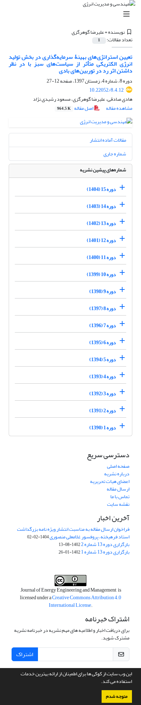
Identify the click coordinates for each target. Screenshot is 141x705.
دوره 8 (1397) (102, 308)
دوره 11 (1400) (101, 257)
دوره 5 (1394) (102, 359)
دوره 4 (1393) (102, 376)
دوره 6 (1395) (102, 342)
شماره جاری (114, 154)
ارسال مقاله (118, 489)
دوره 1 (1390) (102, 428)
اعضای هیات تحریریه (109, 481)
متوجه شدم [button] (117, 696)
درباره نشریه (116, 474)
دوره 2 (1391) (102, 411)
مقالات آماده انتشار (108, 140)
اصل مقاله (75, 108)
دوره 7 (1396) (102, 325)
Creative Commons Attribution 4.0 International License (85, 601)
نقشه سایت (118, 504)
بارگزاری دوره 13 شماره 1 (105, 552)
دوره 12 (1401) (101, 240)
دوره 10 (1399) (101, 274)
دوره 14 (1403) (101, 206)
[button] (99, 682)
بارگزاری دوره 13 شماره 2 (105, 544)
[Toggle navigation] (72, 14)
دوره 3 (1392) (102, 394)
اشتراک (24, 654)
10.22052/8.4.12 (106, 90)
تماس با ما (119, 496)
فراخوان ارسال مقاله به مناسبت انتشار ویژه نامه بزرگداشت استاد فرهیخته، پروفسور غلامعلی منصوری (73, 533)
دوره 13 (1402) (101, 223)
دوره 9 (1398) (102, 291)
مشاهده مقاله (119, 108)
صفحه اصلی (118, 466)
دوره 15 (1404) (101, 189)
